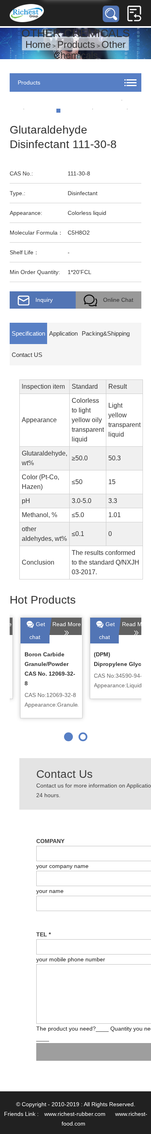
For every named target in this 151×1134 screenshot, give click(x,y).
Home (38, 44)
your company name (62, 866)
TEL (43, 934)
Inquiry (44, 300)
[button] (68, 736)
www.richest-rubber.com (74, 1114)
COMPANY (50, 841)
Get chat (27, 630)
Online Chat (118, 300)
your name (50, 891)
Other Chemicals (90, 50)
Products (76, 44)
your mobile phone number (70, 959)
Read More (56, 624)
